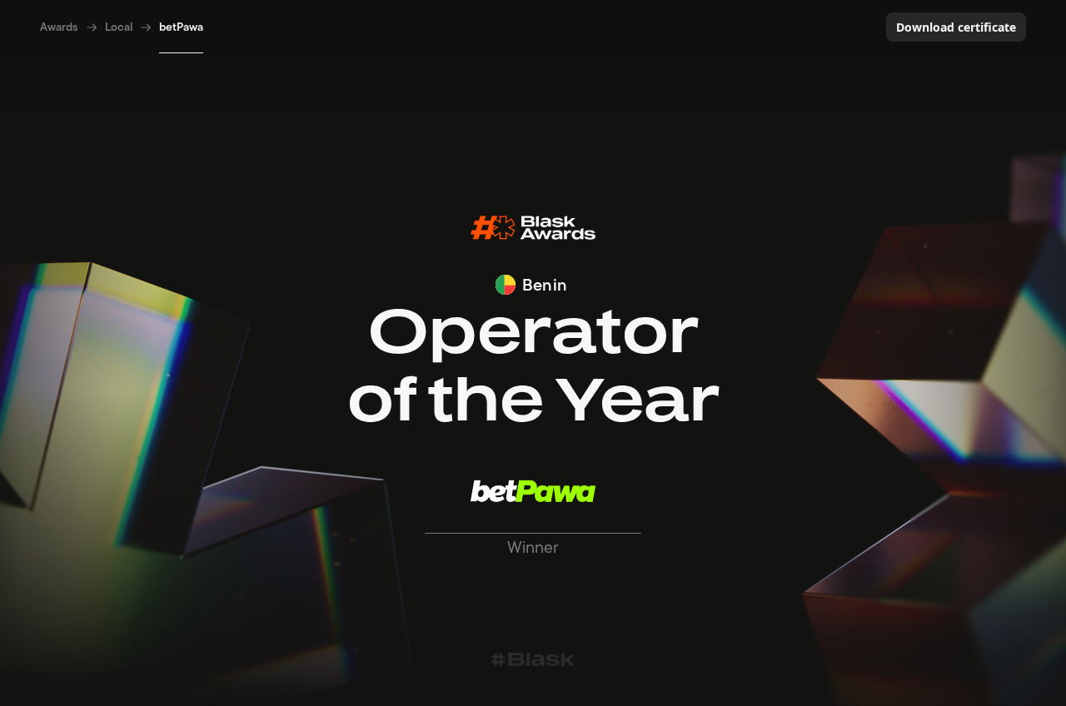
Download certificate (956, 27)
